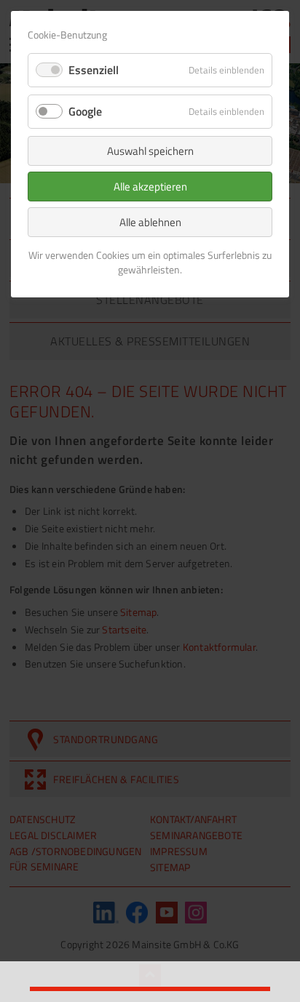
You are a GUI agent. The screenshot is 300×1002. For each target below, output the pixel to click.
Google (85, 111)
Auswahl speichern (150, 151)
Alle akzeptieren (150, 186)
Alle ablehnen (150, 222)
